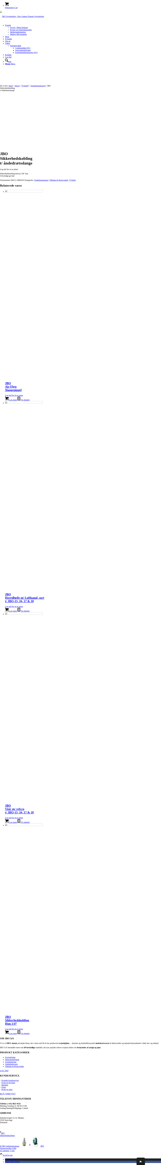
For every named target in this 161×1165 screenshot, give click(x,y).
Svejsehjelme (10, 1057)
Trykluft (72, 180)
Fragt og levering (8, 1083)
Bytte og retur (7, 1089)
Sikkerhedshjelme (12, 1060)
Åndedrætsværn (11, 1064)
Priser (4, 1087)
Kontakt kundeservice (10, 1080)
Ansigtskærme (10, 1062)
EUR (10, 1159)
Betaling (5, 1085)
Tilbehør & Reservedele (58, 180)
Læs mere (13, 400)
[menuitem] (83, 30)
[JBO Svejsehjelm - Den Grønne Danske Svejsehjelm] (22, 16)
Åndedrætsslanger (41, 180)
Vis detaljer (25, 400)
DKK (12, 1162)
